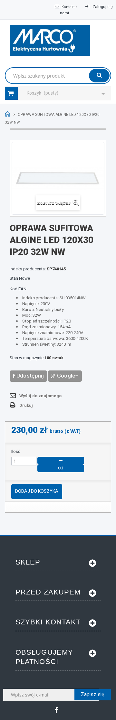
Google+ (67, 376)
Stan (14, 278)
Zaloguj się (102, 7)
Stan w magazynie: (27, 358)
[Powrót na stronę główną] (7, 114)
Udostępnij (29, 376)
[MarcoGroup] (50, 40)
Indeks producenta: (28, 269)
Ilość (15, 451)
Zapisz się (92, 694)
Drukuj (26, 405)
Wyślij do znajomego (40, 396)
